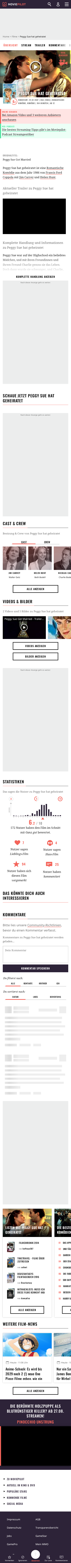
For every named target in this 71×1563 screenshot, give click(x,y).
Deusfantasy (26, 1282)
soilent (24, 1267)
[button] (9, 1558)
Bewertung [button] (55, 996)
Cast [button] (24, 542)
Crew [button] (47, 542)
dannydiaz (25, 1298)
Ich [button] (58, 983)
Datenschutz (14, 1527)
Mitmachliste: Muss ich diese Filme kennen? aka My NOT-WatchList (31, 1292)
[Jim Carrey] (14, 558)
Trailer (40, 45)
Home (6, 36)
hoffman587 (28, 1248)
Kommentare (57, 45)
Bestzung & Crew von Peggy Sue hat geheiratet (31, 533)
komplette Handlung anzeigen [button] (35, 276)
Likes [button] (35, 996)
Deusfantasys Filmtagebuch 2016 (28, 1275)
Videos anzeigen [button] (35, 646)
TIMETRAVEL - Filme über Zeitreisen (31, 1259)
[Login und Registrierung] (58, 4)
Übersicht (10, 45)
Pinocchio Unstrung (35, 1421)
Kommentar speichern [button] (35, 968)
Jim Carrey (26, 177)
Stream (26, 45)
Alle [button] (13, 983)
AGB (38, 1519)
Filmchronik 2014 (29, 1243)
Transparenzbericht (47, 1527)
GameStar (41, 1536)
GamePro (12, 1544)
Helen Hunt (47, 177)
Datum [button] (15, 996)
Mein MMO (42, 1544)
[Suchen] (49, 4)
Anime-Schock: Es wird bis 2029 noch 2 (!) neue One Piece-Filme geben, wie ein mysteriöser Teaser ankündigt (26, 1373)
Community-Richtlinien (44, 925)
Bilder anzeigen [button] (35, 656)
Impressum (13, 1519)
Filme (14, 36)
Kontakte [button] (28, 983)
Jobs (9, 1536)
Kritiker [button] (43, 983)
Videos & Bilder (17, 601)
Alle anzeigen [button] (35, 589)
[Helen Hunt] (40, 558)
